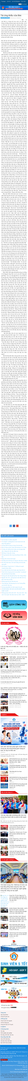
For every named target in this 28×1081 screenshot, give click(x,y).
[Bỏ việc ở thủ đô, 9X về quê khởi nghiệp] (4, 708)
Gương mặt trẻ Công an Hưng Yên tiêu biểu (12, 545)
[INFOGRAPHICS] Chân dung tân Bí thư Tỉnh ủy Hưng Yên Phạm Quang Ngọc (18, 779)
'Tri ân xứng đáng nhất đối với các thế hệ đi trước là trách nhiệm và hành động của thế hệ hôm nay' (17, 827)
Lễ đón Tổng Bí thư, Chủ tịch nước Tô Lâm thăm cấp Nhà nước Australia (17, 840)
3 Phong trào (4, 1018)
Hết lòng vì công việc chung (8, 553)
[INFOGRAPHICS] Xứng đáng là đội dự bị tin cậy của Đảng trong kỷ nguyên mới (18, 785)
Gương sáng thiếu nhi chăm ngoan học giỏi (12, 587)
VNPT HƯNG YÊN (16, 1080)
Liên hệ (8, 1)
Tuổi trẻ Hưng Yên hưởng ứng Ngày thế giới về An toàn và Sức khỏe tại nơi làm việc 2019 (18, 934)
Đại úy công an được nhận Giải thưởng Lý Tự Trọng (14, 547)
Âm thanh (24, 4)
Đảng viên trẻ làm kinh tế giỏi (8, 558)
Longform (4, 714)
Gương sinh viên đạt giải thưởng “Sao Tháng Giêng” (14, 575)
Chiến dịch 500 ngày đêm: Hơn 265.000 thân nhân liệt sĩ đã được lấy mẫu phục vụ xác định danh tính (18, 853)
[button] (26, 12)
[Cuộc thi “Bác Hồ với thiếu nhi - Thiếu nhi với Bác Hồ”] (14, 635)
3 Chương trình (5, 1029)
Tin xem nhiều (5, 623)
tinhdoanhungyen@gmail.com (20, 1071)
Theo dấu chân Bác (5, 17)
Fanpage (3, 1)
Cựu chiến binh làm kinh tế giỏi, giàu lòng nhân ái (13, 570)
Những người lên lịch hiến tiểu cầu (10, 581)
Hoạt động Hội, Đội (5, 1037)
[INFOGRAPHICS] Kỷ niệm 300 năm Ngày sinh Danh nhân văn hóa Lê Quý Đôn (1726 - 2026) (18, 760)
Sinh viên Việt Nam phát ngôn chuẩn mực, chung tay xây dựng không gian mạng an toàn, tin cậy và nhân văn (13, 748)
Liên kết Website (16, 1)
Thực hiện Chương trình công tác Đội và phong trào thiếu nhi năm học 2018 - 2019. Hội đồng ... (18, 702)
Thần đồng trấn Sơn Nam (15, 771)
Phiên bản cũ (4, 1059)
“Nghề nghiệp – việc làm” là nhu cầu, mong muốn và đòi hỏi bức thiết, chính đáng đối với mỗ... (18, 658)
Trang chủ (3, 1012)
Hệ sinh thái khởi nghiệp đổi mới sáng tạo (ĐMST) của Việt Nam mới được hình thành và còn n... (18, 695)
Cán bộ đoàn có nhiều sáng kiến (9, 539)
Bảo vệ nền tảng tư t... (7, 792)
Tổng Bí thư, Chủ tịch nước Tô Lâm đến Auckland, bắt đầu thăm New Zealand (18, 834)
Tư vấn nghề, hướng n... (8, 859)
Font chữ (23, 1)
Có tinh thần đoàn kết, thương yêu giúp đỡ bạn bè (13, 682)
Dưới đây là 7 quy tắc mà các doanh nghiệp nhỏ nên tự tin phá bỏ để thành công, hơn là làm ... (18, 665)
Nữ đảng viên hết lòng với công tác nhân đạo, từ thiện (14, 560)
